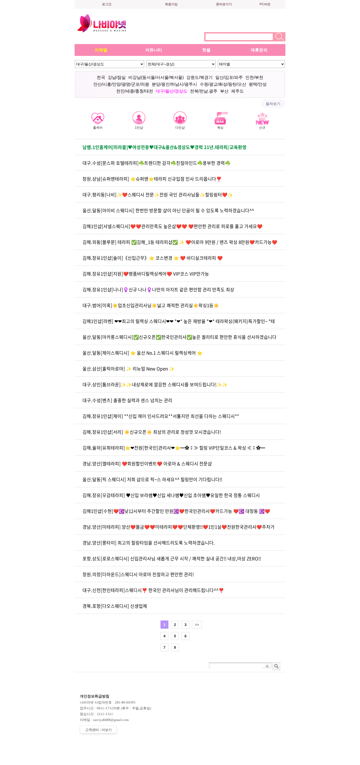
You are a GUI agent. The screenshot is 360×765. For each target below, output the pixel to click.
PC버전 (265, 4)
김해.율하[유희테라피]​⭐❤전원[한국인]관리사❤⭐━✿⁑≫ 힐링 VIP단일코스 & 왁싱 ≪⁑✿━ (173, 447)
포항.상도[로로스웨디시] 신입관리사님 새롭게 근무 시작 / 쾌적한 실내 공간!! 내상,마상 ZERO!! (171, 558)
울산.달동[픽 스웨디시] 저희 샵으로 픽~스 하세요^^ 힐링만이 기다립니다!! (152, 479)
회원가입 (171, 4)
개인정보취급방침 (94, 696)
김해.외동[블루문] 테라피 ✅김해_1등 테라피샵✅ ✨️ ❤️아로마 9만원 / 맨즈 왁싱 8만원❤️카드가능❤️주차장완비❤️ (179, 244)
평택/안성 (258, 84)
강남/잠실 (117, 77)
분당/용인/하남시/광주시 (174, 84)
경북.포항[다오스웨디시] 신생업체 (114, 606)
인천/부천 (254, 77)
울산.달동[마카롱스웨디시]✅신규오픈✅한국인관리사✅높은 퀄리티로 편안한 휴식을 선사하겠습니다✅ (179, 339)
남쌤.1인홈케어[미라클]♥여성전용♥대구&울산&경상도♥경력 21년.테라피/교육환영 (164, 147)
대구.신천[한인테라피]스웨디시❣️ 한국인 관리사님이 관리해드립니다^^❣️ (153, 590)
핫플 (206, 50)
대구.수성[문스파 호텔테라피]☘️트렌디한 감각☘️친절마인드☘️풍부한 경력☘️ (156, 163)
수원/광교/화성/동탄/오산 (223, 84)
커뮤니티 (153, 50)
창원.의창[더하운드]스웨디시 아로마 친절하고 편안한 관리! (138, 574)
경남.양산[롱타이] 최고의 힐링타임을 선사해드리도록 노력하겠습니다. (148, 542)
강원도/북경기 (199, 77)
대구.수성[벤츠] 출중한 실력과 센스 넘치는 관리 (127, 400)
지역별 (101, 50)
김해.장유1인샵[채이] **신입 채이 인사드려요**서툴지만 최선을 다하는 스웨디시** (160, 416)
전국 (101, 77)
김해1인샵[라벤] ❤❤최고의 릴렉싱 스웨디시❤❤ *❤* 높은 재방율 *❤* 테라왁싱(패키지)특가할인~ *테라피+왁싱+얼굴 (178, 323)
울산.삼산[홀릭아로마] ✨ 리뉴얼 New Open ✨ (128, 368)
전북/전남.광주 (203, 91)
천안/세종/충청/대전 (134, 91)
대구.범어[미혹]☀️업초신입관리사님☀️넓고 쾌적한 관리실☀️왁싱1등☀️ (150, 305)
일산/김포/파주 (229, 77)
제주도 (237, 91)
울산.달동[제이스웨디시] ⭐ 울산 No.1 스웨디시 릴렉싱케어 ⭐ (142, 352)
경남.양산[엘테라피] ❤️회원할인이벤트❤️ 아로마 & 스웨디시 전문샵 (147, 463)
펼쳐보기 (273, 104)
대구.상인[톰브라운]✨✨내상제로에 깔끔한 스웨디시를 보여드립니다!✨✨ (154, 384)
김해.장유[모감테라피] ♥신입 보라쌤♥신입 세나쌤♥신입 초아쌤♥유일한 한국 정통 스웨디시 (171, 495)
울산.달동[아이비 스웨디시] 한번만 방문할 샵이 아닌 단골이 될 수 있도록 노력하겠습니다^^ (168, 210)
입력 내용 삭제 (268, 666)
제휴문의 (259, 50)
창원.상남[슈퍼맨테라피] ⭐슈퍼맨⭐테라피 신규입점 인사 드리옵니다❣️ (152, 178)
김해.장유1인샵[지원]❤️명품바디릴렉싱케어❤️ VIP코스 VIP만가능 (145, 273)
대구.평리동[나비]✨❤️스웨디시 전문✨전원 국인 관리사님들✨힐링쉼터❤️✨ (157, 194)
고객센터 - (98, 730)
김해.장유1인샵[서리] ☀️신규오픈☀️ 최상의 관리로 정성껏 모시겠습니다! (151, 432)
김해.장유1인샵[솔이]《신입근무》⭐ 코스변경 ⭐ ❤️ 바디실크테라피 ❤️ (152, 257)
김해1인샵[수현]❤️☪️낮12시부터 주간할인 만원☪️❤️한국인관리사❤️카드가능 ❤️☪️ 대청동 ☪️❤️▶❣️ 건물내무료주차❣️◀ (176, 513)
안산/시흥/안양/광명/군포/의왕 (121, 84)
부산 (224, 91)
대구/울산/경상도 (171, 91)
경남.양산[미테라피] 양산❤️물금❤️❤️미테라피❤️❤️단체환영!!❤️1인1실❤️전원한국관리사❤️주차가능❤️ (178, 529)
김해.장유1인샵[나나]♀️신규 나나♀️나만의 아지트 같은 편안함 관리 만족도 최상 (158, 289)
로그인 (106, 4)
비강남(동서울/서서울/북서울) (156, 77)
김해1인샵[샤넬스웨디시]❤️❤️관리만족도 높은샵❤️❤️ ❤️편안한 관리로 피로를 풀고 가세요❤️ (172, 226)
